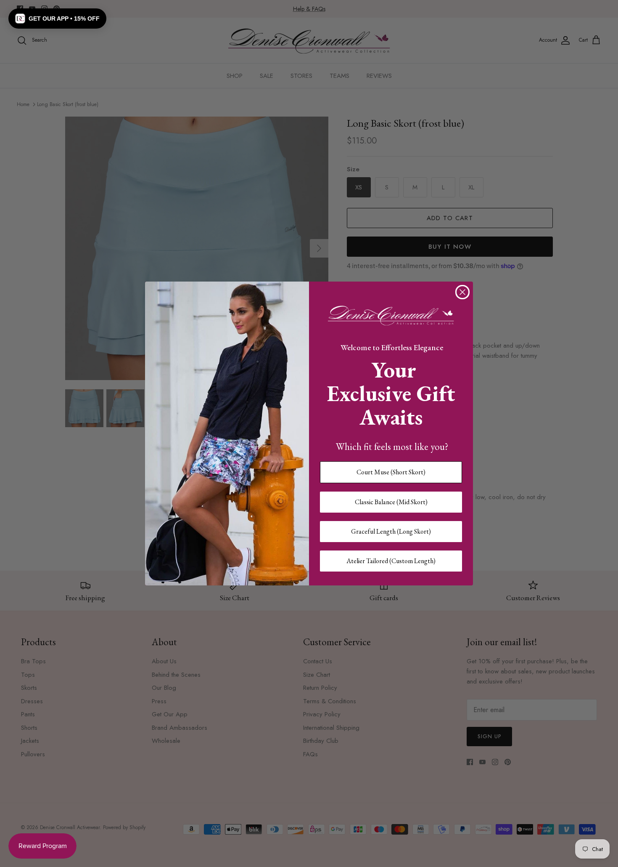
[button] (57, 18)
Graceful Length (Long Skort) (391, 531)
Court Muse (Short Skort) (391, 472)
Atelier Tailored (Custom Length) (391, 560)
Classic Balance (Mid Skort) (391, 501)
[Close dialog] (462, 292)
